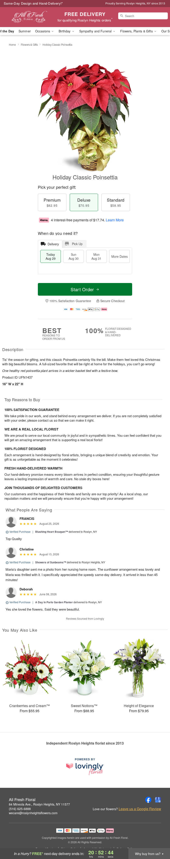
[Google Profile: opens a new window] (158, 800)
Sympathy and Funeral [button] (96, 31)
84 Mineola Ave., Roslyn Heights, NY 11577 (39, 804)
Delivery (53, 244)
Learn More (115, 219)
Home (12, 44)
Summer (25, 31)
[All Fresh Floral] (29, 17)
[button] (158, 840)
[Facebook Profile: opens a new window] (148, 800)
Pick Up (77, 244)
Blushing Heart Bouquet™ (51, 532)
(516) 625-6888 (20, 808)
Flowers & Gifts (29, 44)
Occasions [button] (43, 31)
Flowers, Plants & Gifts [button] (136, 31)
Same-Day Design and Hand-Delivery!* (33, 3)
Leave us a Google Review (140, 808)
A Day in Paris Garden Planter (54, 602)
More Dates (119, 256)
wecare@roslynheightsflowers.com (33, 813)
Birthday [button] (65, 31)
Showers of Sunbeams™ (50, 562)
